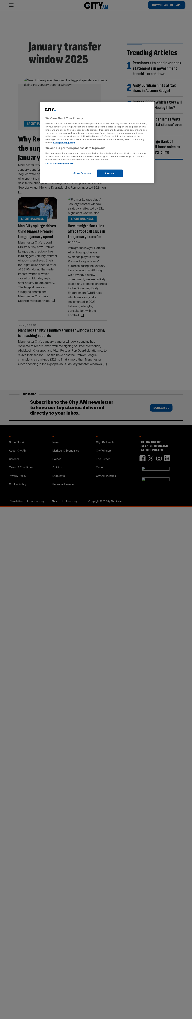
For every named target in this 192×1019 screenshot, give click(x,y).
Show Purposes (83, 173)
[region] (97, 142)
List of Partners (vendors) (59, 163)
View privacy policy (64, 142)
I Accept (110, 173)
